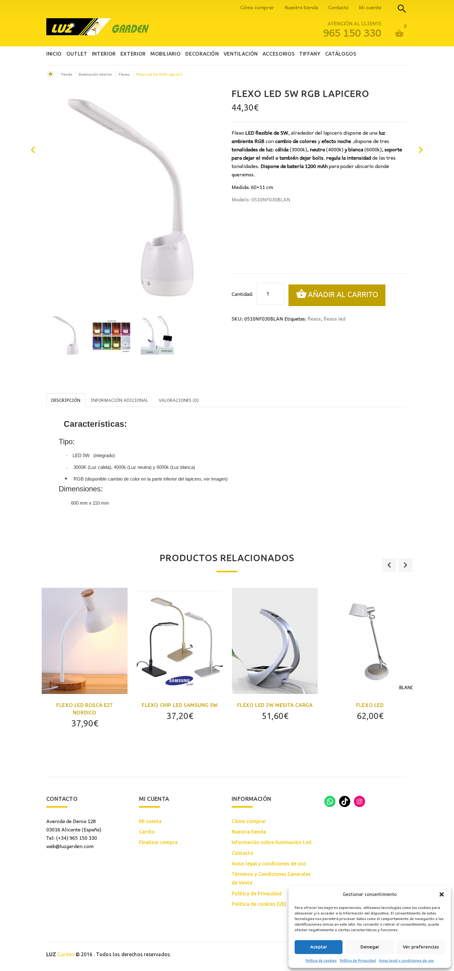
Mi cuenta (370, 7)
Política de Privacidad (358, 960)
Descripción (65, 400)
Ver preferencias (421, 946)
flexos (314, 318)
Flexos (124, 74)
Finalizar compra (158, 842)
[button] (442, 894)
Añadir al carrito (343, 294)
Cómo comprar (257, 7)
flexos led (334, 318)
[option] (65, 335)
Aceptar (318, 946)
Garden (60, 954)
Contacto (338, 7)
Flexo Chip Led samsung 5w (180, 705)
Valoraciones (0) (179, 400)
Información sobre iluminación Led (271, 842)
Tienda (66, 74)
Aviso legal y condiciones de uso (406, 960)
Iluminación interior (95, 74)
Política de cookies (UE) (259, 904)
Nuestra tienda (301, 7)
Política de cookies (321, 960)
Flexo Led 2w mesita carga (275, 705)
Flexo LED (370, 705)
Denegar (369, 946)
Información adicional (119, 400)
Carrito (147, 831)
